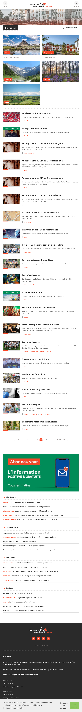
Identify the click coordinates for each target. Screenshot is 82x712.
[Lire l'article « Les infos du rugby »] (11, 279)
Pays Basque (28, 222)
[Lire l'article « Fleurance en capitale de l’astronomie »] (11, 234)
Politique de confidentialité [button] (13, 708)
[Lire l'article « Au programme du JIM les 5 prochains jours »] (11, 147)
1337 (54, 440)
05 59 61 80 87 (8, 694)
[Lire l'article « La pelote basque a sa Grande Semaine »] (11, 216)
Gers (25, 153)
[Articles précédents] (14, 439)
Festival (31, 153)
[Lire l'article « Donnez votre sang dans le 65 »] (11, 393)
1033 (36, 440)
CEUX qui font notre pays (11, 58)
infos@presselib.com (11, 698)
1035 (45, 440)
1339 (63, 440)
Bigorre (42, 285)
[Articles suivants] (68, 439)
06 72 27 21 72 (8, 683)
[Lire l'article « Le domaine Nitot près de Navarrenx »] (11, 426)
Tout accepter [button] (74, 705)
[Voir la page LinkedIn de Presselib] (43, 638)
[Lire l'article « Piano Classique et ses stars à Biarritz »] (11, 328)
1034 (41, 440)
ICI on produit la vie (48, 58)
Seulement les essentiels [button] (63, 705)
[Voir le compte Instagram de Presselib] (48, 638)
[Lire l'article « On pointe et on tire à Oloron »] (11, 363)
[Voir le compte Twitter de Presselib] (38, 638)
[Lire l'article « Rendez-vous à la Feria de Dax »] (11, 117)
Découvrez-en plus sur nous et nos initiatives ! (21, 675)
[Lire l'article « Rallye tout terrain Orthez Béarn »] (11, 264)
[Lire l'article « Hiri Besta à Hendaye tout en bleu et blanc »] (11, 249)
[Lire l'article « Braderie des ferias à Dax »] (11, 378)
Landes (26, 121)
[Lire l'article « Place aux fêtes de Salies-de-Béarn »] (11, 311)
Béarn (26, 267)
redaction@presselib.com (13, 687)
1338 (59, 440)
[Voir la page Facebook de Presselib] (33, 638)
